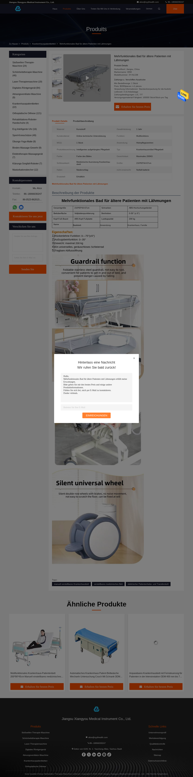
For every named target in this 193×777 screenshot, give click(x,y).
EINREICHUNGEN (96, 415)
